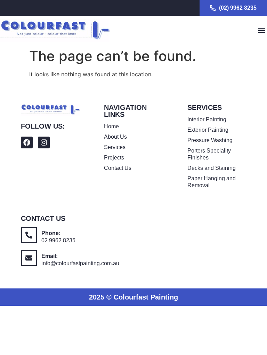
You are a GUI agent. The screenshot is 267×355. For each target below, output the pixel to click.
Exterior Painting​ (207, 130)
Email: (49, 256)
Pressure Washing (210, 140)
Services (115, 147)
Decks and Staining (211, 168)
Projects (114, 158)
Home (111, 126)
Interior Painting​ (206, 119)
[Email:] (29, 258)
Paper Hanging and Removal (211, 181)
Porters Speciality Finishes (209, 154)
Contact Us (117, 168)
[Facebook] (27, 142)
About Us (115, 137)
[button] (261, 30)
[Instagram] (44, 142)
